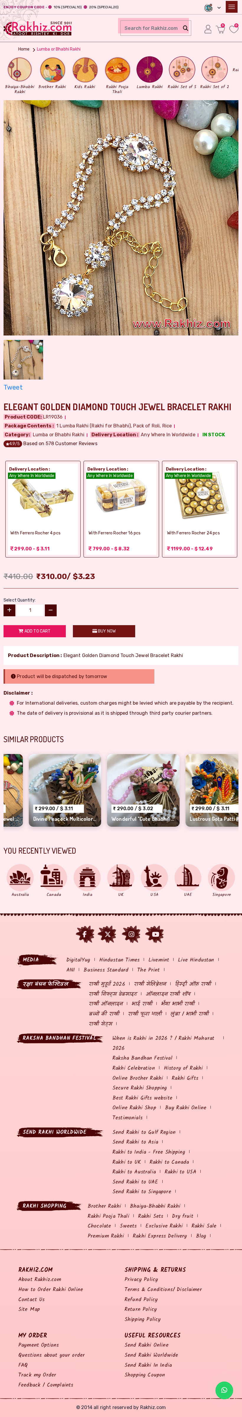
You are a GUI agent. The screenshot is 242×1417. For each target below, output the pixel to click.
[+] (9, 610)
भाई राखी (142, 1004)
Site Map (29, 1309)
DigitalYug (78, 960)
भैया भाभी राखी (177, 1004)
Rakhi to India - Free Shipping (148, 1152)
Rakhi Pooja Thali (108, 1216)
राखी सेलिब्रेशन (150, 984)
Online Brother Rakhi (137, 1078)
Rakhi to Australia (134, 1172)
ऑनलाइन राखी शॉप (168, 994)
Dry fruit (182, 1216)
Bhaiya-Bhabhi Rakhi (155, 1206)
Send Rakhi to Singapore (141, 1192)
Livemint (158, 960)
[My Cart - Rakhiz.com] (220, 29)
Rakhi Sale (204, 1226)
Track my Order (37, 1375)
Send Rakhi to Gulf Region (144, 1132)
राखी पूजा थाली (145, 1014)
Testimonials (127, 1118)
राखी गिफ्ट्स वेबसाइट (113, 994)
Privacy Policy (141, 1279)
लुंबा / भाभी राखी (190, 1014)
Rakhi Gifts (185, 1078)
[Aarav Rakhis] (121, 217)
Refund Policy (141, 1300)
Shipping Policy (143, 1319)
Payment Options (38, 1345)
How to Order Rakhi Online (50, 1289)
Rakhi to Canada (169, 1162)
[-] (51, 610)
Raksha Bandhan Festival (142, 1058)
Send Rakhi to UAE (135, 1182)
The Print (148, 970)
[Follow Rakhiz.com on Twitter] (107, 934)
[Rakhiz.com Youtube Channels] (155, 934)
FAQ (23, 1365)
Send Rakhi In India (148, 1365)
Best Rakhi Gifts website (142, 1098)
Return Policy (141, 1309)
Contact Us (31, 1300)
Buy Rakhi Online (186, 1108)
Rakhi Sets (150, 1216)
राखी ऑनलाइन (106, 1004)
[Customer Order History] (208, 28)
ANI (70, 970)
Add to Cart (37, 631)
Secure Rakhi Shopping (139, 1088)
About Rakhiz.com (39, 1279)
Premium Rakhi (106, 1236)
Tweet (13, 387)
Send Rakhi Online (147, 1345)
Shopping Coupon (145, 1375)
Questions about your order (51, 1355)
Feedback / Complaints (45, 1385)
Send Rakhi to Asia (135, 1142)
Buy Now (106, 631)
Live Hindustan (196, 960)
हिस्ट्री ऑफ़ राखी (193, 984)
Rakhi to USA (180, 1172)
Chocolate (99, 1226)
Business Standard (106, 970)
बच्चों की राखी (104, 1014)
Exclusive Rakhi (163, 1226)
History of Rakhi (183, 1068)
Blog (201, 1236)
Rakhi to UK (126, 1162)
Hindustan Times (119, 960)
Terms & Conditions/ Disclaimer (163, 1289)
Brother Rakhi (104, 1206)
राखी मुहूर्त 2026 (107, 984)
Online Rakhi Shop (134, 1108)
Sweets (128, 1226)
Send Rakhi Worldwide (151, 1355)
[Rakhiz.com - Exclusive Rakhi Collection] (38, 28)
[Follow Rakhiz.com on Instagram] (131, 934)
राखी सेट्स (100, 1024)
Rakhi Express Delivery (160, 1236)
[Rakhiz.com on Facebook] (85, 934)
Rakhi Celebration (133, 1068)
